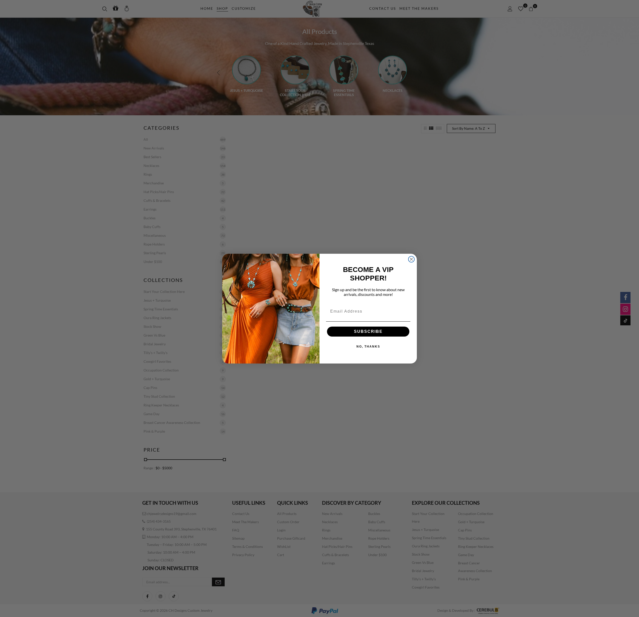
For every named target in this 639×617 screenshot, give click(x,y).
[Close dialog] (411, 259)
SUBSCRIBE (368, 331)
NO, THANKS (368, 346)
